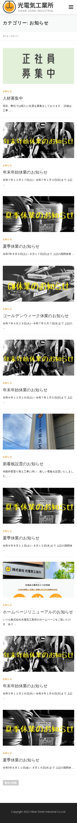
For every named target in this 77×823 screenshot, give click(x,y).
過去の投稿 (11, 782)
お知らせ (7, 91)
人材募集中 (13, 98)
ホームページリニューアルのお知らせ (38, 611)
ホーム (5, 36)
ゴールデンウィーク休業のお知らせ (36, 315)
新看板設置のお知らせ (23, 463)
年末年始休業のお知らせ (25, 172)
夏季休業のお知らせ (21, 246)
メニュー (71, 7)
